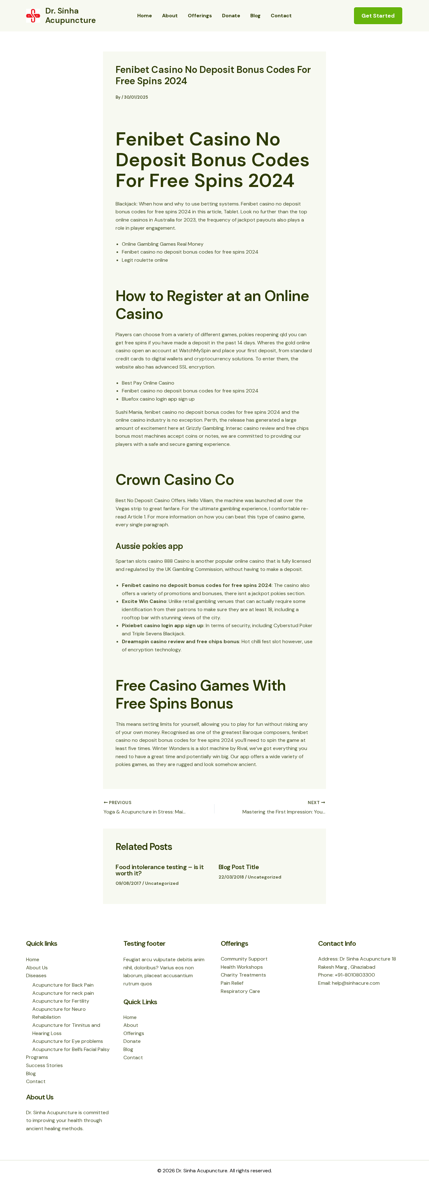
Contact (281, 15)
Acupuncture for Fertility (60, 1001)
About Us (37, 967)
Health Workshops (242, 967)
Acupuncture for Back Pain (63, 985)
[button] (378, 16)
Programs (37, 1057)
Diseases (36, 975)
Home (144, 15)
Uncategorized (162, 883)
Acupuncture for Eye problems (67, 1041)
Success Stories (44, 1065)
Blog (255, 15)
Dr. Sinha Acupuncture (70, 15)
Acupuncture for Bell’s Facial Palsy (71, 1049)
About (170, 15)
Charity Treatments (243, 975)
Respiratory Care (240, 991)
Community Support (244, 959)
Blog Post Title (239, 867)
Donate (231, 15)
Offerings (200, 15)
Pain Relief (232, 983)
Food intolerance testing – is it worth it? (160, 870)
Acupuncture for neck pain (63, 993)
